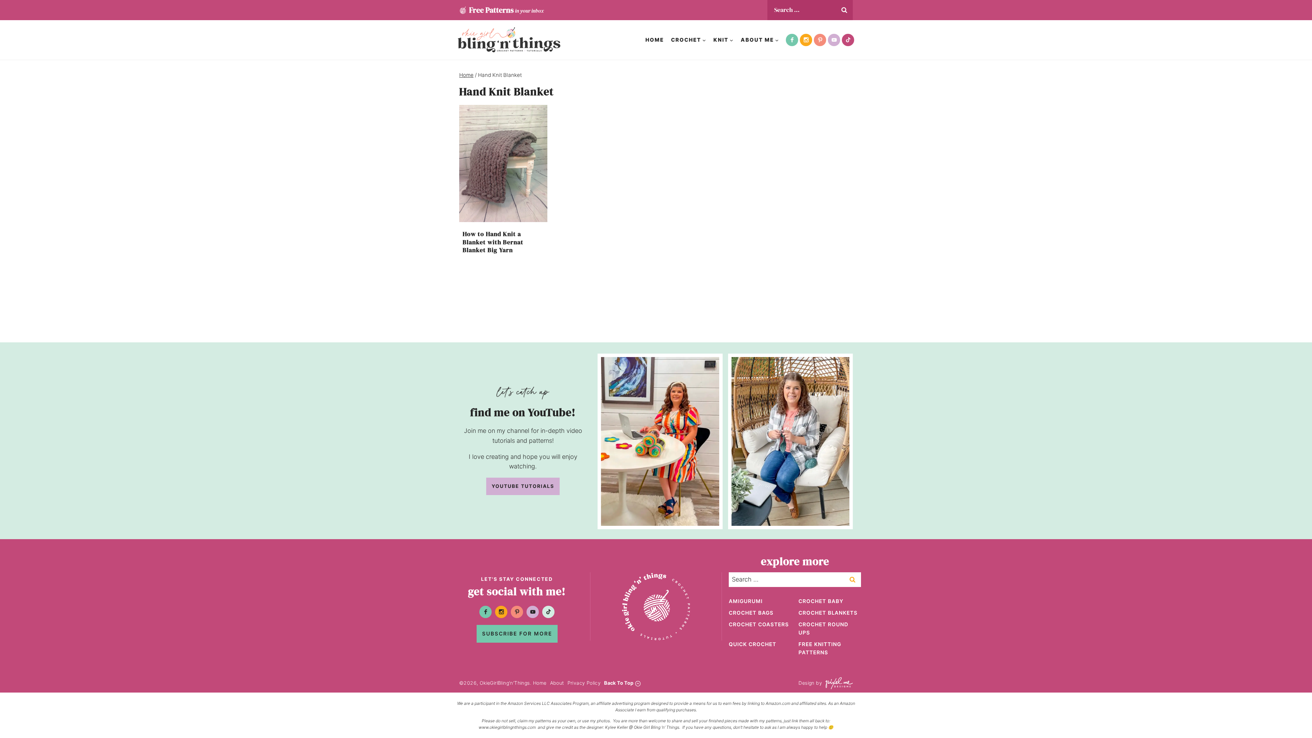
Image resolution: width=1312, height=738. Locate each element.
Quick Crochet (752, 644)
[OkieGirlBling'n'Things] (509, 39)
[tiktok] (848, 40)
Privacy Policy (584, 683)
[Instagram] (806, 40)
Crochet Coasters (759, 624)
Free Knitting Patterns (819, 648)
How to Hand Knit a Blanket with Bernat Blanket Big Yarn (493, 242)
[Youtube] (834, 40)
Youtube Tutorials (523, 486)
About (557, 683)
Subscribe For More (517, 633)
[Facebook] (792, 40)
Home (654, 40)
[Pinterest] (820, 40)
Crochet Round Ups (823, 628)
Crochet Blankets (828, 613)
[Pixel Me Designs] (837, 683)
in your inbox (506, 10)
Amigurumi (746, 601)
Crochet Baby (821, 601)
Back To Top (618, 683)
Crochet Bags (751, 613)
